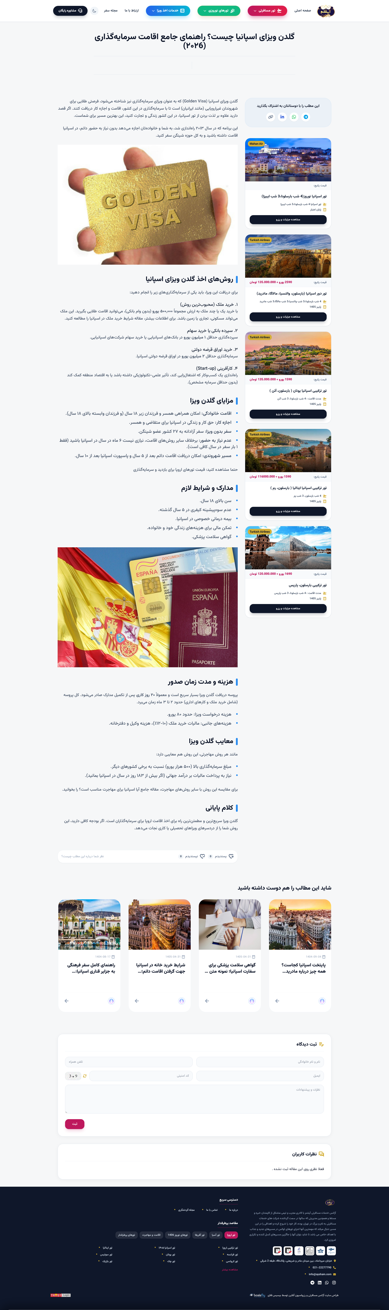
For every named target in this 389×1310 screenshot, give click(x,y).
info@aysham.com (320, 1274)
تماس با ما (212, 1210)
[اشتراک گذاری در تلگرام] (305, 117)
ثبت (74, 1124)
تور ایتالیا (107, 1248)
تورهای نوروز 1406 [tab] (178, 1235)
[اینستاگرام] (334, 1283)
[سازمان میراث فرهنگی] (309, 1250)
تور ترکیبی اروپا (230, 1248)
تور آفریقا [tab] (200, 1235)
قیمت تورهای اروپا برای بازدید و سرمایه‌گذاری (169, 470)
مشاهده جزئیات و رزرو (288, 220)
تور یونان (170, 1255)
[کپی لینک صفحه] (270, 117)
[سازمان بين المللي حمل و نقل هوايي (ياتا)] (320, 1250)
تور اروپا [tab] (231, 1235)
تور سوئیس (106, 1255)
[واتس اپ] (327, 1283)
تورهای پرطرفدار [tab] (126, 1235)
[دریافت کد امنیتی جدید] (85, 1076)
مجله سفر (111, 11)
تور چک (171, 1261)
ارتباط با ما (132, 11)
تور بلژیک (107, 1261)
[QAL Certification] (288, 1250)
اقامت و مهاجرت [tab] (151, 1235)
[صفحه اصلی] (326, 11)
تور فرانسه (232, 1255)
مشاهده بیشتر (230, 1270)
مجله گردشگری (186, 1210)
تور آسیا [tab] (216, 1235)
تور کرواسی (232, 1261)
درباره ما (233, 1210)
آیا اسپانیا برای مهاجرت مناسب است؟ (109, 790)
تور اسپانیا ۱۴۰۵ (167, 1248)
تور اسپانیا (187, 116)
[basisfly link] (60, 1295)
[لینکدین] (319, 1283)
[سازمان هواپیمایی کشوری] (331, 1250)
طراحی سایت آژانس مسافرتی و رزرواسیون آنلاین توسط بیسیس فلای (303, 1295)
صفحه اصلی (302, 11)
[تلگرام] (312, 1283)
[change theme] (94, 11)
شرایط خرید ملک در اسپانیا (111, 319)
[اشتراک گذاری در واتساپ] (294, 117)
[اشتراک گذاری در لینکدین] (282, 117)
